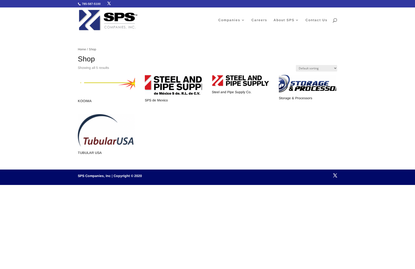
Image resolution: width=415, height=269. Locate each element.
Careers (259, 20)
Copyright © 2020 (128, 176)
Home (82, 49)
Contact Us (316, 20)
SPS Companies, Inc (94, 176)
